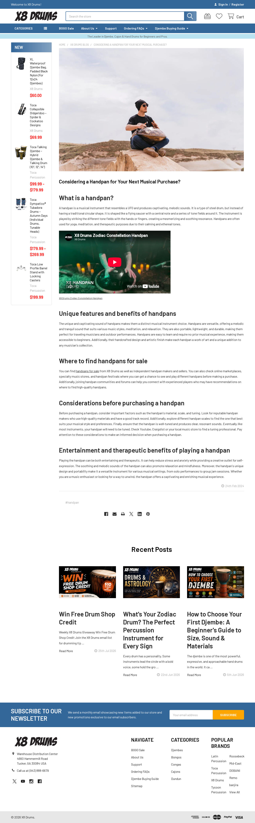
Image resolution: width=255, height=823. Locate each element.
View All (234, 792)
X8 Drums (217, 780)
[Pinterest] (148, 514)
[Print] (123, 514)
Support (111, 28)
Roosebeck (236, 756)
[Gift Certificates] (208, 16)
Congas (176, 764)
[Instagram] (31, 781)
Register (237, 4)
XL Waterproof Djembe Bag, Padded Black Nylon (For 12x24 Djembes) (39, 71)
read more (66, 651)
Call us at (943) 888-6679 (33, 770)
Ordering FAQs (134, 28)
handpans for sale (87, 371)
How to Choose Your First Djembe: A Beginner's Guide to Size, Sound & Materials (214, 630)
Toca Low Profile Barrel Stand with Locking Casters (38, 272)
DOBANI (234, 770)
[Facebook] (106, 514)
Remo (233, 778)
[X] (131, 514)
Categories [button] (24, 28)
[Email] (114, 514)
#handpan (72, 502)
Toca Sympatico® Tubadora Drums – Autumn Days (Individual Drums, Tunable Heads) (39, 215)
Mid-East (235, 763)
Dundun (176, 779)
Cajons (175, 771)
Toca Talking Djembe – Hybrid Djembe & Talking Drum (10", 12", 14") (38, 157)
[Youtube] (22, 781)
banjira (233, 785)
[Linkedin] (139, 514)
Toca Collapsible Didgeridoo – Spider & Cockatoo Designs (38, 115)
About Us (87, 28)
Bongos (176, 757)
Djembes (177, 750)
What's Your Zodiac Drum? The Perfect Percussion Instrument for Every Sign (149, 630)
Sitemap (136, 786)
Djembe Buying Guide (170, 28)
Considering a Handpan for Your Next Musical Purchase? (119, 181)
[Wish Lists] (220, 16)
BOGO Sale (66, 28)
